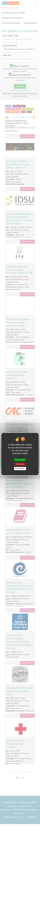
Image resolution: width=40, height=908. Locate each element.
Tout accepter (20, 460)
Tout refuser (20, 464)
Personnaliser (20, 468)
